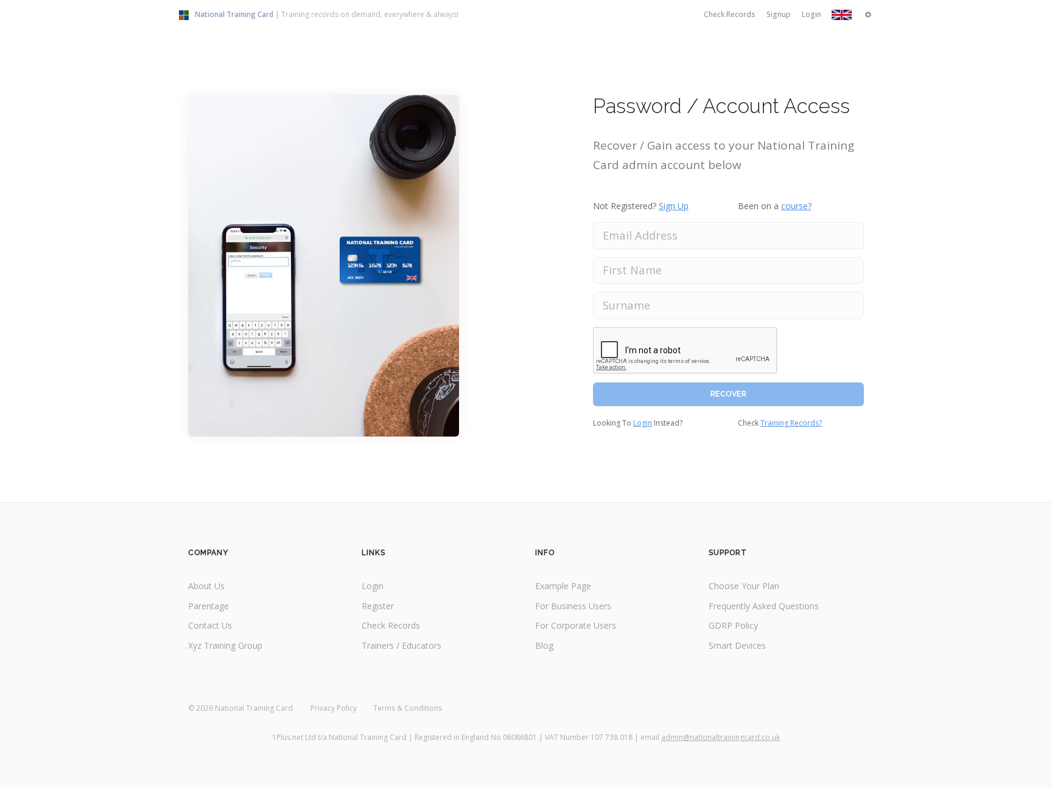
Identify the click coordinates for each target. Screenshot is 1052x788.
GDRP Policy (733, 625)
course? (796, 206)
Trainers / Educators (401, 645)
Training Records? (791, 423)
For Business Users (573, 606)
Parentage (208, 606)
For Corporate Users (575, 625)
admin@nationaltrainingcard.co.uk (720, 737)
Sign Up (674, 206)
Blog (544, 645)
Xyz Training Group (225, 645)
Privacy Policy (333, 708)
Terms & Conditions (407, 708)
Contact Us (210, 625)
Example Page (563, 586)
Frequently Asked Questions (764, 606)
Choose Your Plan (744, 586)
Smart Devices (737, 645)
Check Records (391, 625)
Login (642, 423)
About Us (206, 586)
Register (378, 606)
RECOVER (728, 394)
